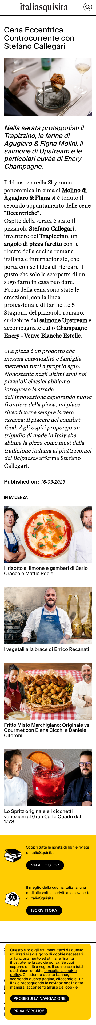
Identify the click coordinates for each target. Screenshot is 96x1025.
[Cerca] (87, 7)
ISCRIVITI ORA (44, 910)
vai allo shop (45, 865)
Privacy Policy (29, 1011)
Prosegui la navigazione (40, 999)
